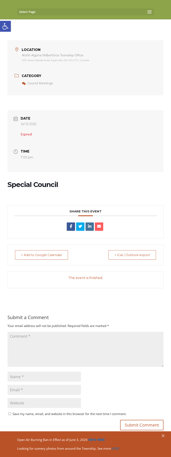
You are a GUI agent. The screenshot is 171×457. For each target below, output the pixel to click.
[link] (5, 26)
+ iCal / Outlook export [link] (132, 255)
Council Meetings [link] (40, 83)
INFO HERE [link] (96, 440)
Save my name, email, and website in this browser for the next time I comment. (69, 414)
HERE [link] (115, 448)
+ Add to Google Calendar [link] (41, 255)
